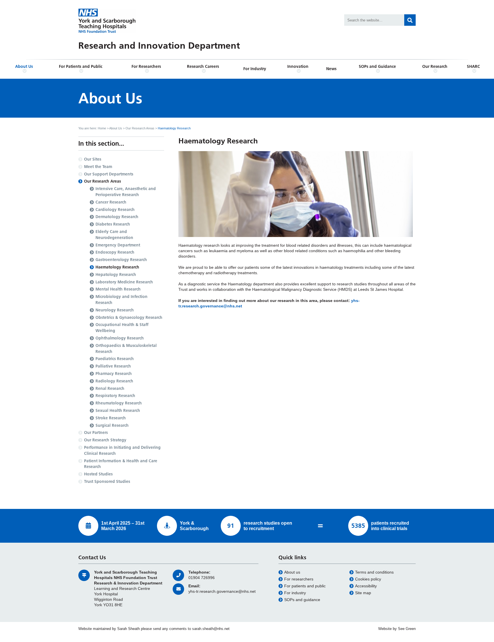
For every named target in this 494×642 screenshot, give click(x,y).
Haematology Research (117, 267)
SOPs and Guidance (377, 66)
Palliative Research (113, 366)
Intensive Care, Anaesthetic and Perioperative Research (125, 191)
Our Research (434, 66)
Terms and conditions (374, 572)
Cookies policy (368, 579)
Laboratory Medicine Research (124, 282)
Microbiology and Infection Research (121, 299)
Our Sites (92, 159)
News (331, 68)
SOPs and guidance (302, 600)
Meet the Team (98, 166)
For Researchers (146, 66)
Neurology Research (114, 310)
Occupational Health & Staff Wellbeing (121, 327)
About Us (24, 66)
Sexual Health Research (117, 410)
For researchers (298, 579)
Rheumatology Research (118, 403)
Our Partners (96, 432)
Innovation (297, 66)
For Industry (254, 68)
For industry (295, 593)
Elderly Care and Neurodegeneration (114, 234)
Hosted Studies (98, 474)
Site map (363, 593)
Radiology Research (114, 381)
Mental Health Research (118, 289)
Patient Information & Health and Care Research (120, 463)
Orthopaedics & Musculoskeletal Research (126, 348)
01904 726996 (201, 578)
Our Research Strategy (105, 440)
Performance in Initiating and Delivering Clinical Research (122, 450)
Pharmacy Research (113, 373)
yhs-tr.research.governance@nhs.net (222, 591)
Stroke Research (110, 417)
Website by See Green (397, 629)
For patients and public (305, 586)
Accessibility (366, 586)
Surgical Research (112, 425)
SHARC (473, 66)
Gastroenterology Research (121, 259)
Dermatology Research (116, 216)
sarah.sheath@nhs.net (211, 629)
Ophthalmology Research (119, 338)
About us (292, 572)
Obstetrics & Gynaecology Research (128, 317)
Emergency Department (117, 245)
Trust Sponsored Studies (107, 481)
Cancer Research (110, 202)
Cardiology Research (115, 209)
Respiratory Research (115, 395)
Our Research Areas (140, 128)
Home (102, 128)
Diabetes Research (112, 224)
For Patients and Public (80, 66)
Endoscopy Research (114, 252)
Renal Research (109, 388)
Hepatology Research (115, 274)
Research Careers (203, 66)
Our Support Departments (108, 174)
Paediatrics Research (114, 358)
